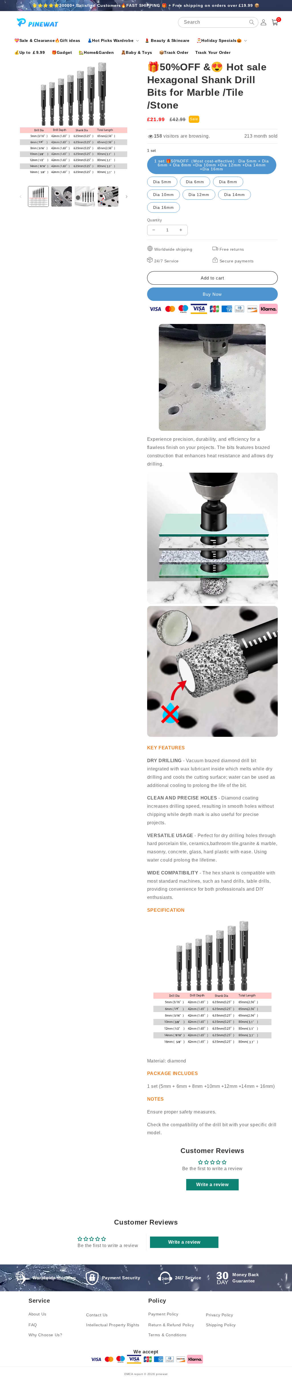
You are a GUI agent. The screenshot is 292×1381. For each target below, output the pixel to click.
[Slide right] (126, 196)
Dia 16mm (163, 207)
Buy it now (212, 294)
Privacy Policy (219, 1315)
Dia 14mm (234, 194)
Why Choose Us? (45, 1335)
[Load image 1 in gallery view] (38, 196)
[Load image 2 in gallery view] (61, 196)
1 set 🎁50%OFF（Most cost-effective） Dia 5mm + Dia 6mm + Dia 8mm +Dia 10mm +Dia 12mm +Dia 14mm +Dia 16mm (211, 165)
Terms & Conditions (167, 1335)
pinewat (162, 1374)
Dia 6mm (195, 181)
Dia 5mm (162, 181)
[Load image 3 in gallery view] (85, 196)
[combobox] (218, 22)
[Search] (252, 22)
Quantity (154, 220)
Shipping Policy (221, 1325)
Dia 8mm (228, 181)
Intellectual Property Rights (112, 1325)
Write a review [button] (212, 1184)
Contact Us (97, 1315)
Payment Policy (163, 1314)
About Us (37, 1314)
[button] (112, 40)
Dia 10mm (163, 194)
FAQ (33, 1325)
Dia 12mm (198, 194)
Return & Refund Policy (171, 1325)
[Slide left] (20, 196)
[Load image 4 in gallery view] (108, 196)
